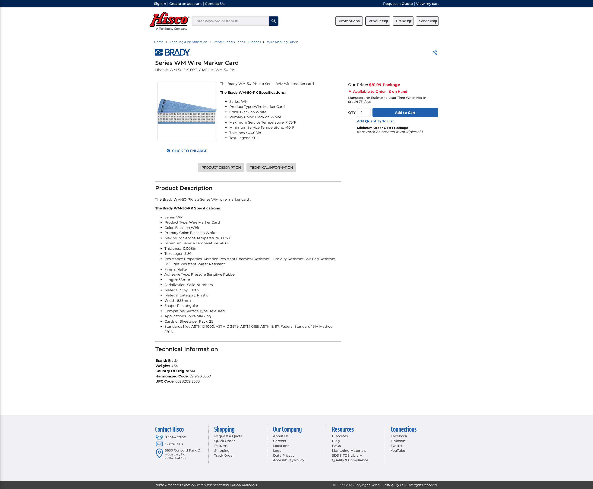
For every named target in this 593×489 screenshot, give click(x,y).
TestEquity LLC (394, 485)
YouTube (398, 450)
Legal (277, 450)
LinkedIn (398, 441)
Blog (336, 441)
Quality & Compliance (350, 460)
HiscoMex (340, 436)
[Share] (435, 53)
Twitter (397, 446)
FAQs (336, 446)
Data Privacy (283, 455)
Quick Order (224, 441)
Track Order (224, 455)
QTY (352, 112)
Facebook (399, 436)
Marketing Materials (349, 450)
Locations (281, 446)
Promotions (349, 21)
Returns (220, 446)
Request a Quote (228, 436)
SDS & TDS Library (347, 455)
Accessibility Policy (288, 460)
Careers (279, 441)
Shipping (222, 450)
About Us (280, 436)
